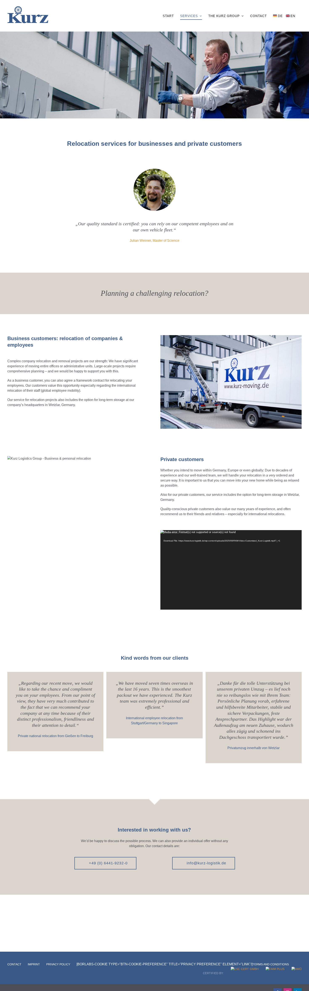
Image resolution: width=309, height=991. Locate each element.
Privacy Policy (58, 964)
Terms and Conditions (270, 964)
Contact (14, 964)
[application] (231, 570)
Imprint (34, 964)
